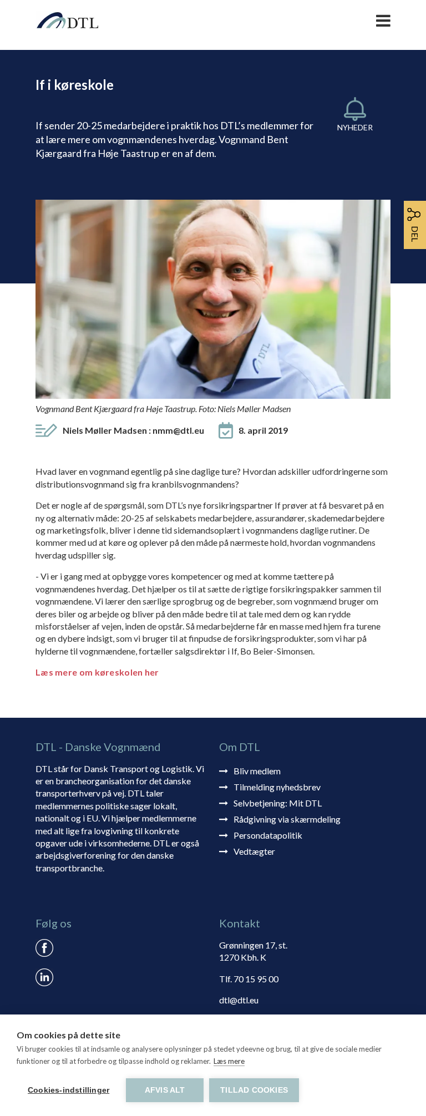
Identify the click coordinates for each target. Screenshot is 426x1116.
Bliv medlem (257, 770)
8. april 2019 (263, 430)
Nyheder (355, 127)
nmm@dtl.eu (178, 430)
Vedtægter (254, 851)
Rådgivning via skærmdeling (287, 819)
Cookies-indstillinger (68, 1090)
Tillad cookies (254, 1090)
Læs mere (229, 1061)
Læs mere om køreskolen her (97, 672)
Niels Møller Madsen (133, 430)
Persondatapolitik (268, 835)
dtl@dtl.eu (238, 1000)
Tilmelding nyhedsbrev (277, 787)
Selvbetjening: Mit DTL (278, 803)
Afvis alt (165, 1090)
